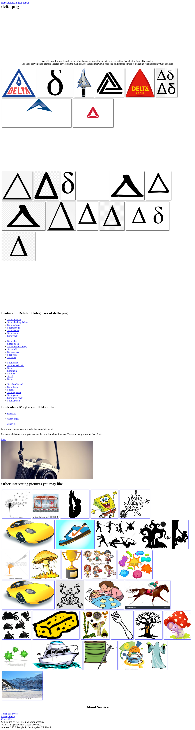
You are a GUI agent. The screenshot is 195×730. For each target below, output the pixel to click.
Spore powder (14, 319)
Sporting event (14, 392)
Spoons (10, 389)
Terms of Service (9, 713)
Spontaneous (13, 327)
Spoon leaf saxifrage (17, 346)
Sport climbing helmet (17, 322)
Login (26, 2)
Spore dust (12, 341)
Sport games (13, 395)
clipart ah (11, 413)
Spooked (11, 357)
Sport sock (12, 336)
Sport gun (12, 371)
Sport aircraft (13, 400)
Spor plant (12, 354)
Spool (10, 376)
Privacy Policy (8, 716)
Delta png (7, 93)
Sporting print (14, 325)
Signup (19, 2)
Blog (3, 2)
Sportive (11, 373)
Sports (10, 379)
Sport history (13, 387)
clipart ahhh (13, 418)
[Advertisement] (97, 34)
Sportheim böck (15, 398)
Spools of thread (15, 384)
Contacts (11, 2)
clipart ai (11, 424)
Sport (9, 368)
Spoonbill (12, 349)
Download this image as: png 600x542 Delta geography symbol (92, 194)
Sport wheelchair (15, 365)
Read (3, 439)
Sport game (12, 362)
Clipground (15, 721)
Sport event (12, 333)
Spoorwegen (13, 352)
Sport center (13, 330)
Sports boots (13, 344)
